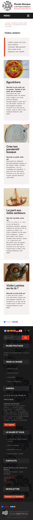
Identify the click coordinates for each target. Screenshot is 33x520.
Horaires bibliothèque (14, 381)
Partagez (8, 322)
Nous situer (7, 482)
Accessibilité (11, 377)
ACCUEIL (7, 23)
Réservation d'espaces (14, 449)
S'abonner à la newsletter (14, 496)
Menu (7, 15)
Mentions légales (12, 517)
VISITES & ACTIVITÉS (17, 23)
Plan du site (22, 517)
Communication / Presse (15, 454)
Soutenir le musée (13, 445)
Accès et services (12, 373)
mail (13, 478)
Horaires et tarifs (12, 369)
